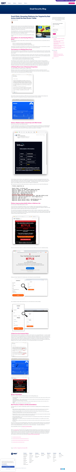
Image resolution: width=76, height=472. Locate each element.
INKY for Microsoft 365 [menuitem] (37, 454)
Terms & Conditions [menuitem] (61, 455)
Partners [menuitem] (42, 453)
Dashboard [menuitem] (30, 459)
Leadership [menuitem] (54, 455)
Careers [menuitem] (54, 461)
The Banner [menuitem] (30, 454)
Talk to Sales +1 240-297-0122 (60, 0)
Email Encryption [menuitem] (25, 462)
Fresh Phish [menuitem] (48, 455)
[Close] (14, 460)
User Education (56, 56)
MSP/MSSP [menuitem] (42, 455)
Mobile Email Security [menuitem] (30, 462)
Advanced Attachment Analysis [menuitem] (25, 464)
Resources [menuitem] (49, 453)
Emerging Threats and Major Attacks (59, 55)
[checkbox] (58, 31)
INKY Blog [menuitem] (48, 454)
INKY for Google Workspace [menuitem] (37, 456)
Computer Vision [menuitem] (31, 455)
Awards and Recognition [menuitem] (54, 457)
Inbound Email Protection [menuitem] (25, 456)
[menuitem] (9, 3)
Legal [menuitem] (60, 453)
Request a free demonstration (27, 426)
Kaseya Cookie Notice (4, 464)
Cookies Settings (14, 469)
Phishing (55, 51)
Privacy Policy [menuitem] (60, 454)
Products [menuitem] (24, 453)
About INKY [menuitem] (54, 454)
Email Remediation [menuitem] (31, 460)
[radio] (58, 30)
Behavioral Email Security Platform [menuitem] (25, 454)
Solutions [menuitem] (36, 453)
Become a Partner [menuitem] (43, 454)
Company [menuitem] (54, 453)
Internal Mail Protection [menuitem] (24, 458)
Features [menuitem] (30, 453)
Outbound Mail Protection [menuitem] (25, 461)
